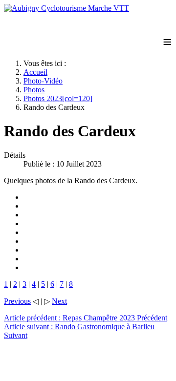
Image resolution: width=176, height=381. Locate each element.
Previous (17, 301)
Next (59, 301)
